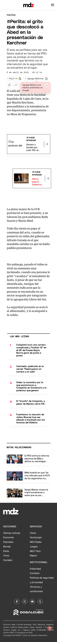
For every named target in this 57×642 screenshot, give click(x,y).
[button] (52, 5)
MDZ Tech (35, 551)
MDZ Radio (35, 542)
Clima (33, 533)
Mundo (7, 546)
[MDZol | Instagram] (24, 601)
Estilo (6, 551)
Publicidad (35, 568)
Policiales (8, 542)
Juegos (34, 546)
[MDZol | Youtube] (32, 601)
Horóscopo (36, 537)
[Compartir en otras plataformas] (16, 85)
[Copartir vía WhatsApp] (9, 85)
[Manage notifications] (49, 628)
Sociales (7, 560)
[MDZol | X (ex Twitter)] (40, 601)
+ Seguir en (12, 79)
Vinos (6, 555)
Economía (8, 537)
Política (11, 15)
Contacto (35, 573)
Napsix (33, 555)
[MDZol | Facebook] (16, 601)
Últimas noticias (11, 533)
